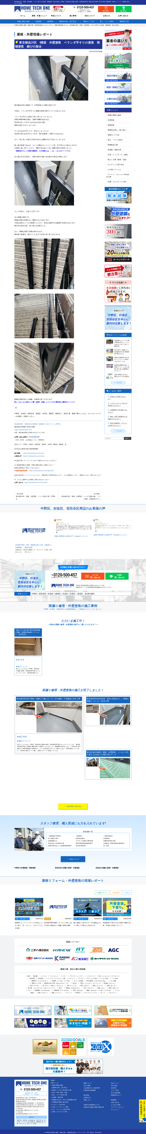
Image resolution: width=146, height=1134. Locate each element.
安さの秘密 (87, 1085)
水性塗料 (40, 978)
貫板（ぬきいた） (114, 988)
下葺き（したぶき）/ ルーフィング (90, 983)
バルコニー (71, 978)
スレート (103, 993)
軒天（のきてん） (89, 988)
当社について (74, 859)
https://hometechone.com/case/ (33, 453)
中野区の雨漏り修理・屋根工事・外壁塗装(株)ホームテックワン (66, 1132)
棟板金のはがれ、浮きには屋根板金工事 (64, 1100)
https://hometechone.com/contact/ (36, 482)
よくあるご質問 (115, 1105)
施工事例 (86, 1095)
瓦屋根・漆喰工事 (114, 149)
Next (133, 536)
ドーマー (117, 990)
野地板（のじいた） (110, 983)
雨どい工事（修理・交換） (118, 159)
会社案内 (113, 1088)
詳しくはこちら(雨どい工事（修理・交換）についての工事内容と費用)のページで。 (45, 402)
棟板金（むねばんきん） (73, 988)
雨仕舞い (36, 976)
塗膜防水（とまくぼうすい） (40, 981)
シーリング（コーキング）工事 (55, 978)
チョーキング (54, 976)
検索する (127, 438)
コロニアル (112, 993)
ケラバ (30, 990)
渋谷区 (65, 593)
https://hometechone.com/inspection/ (41, 471)
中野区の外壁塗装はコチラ (92, 1105)
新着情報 (116, 892)
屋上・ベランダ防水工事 (59, 1095)
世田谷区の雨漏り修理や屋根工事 (94, 1107)
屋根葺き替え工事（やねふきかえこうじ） (57, 983)
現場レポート (103, 892)
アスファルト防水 (92, 978)
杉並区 (51, 593)
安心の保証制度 (115, 1093)
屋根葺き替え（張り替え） (68, 21)
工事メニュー (55, 1083)
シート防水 (114, 978)
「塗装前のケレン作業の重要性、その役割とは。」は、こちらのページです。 (43, 151)
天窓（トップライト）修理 (118, 154)
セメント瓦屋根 (78, 981)
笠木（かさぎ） (35, 985)
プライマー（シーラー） (77, 976)
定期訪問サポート (116, 1095)
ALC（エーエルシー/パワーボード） (109, 976)
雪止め (75, 983)
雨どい (61, 988)
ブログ (127, 892)
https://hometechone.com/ (23, 430)
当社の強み (114, 1085)
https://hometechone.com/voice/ (34, 456)
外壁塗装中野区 (45, 1053)
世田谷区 (42, 593)
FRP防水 (78, 993)
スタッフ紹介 (115, 1090)
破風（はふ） (102, 988)
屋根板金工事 (124, 21)
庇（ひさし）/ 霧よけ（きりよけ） (53, 985)
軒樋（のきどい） (43, 993)
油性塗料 (32, 978)
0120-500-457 (85, 7)
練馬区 (58, 593)
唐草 (28, 976)
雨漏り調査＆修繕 (23, 21)
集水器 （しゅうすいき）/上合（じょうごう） (42, 988)
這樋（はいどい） (112, 985)
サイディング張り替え (116, 164)
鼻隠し (33, 993)
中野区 (34, 593)
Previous (13, 536)
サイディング (91, 976)
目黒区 (72, 593)
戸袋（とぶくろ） (72, 985)
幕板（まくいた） (98, 985)
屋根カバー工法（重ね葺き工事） (62, 1090)
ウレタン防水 (104, 978)
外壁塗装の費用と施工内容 (60, 1102)
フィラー (64, 976)
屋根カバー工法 (88, 21)
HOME (53, 1080)
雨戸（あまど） (85, 985)
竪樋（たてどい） (57, 993)
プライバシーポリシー (117, 1107)
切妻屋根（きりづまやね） (62, 990)
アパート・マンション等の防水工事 (117, 175)
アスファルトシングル (90, 993)
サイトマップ (115, 1109)
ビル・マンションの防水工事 (61, 1109)
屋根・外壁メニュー (39, 16)
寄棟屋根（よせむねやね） (43, 990)
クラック (44, 976)
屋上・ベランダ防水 (107, 21)
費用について (88, 1083)
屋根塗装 (50, 21)
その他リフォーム (114, 169)
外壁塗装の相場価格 (90, 1090)
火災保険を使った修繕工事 (92, 1088)
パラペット (68, 993)
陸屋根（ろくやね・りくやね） (61, 981)
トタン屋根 (112, 981)
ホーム (22, 16)
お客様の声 (87, 1097)
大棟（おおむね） (78, 990)
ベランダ (80, 978)
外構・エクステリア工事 (117, 181)
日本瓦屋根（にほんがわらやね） (96, 981)
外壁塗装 (38, 21)
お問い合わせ (123, 16)
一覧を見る (119, 383)
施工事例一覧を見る (74, 806)
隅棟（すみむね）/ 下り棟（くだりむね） (99, 990)
